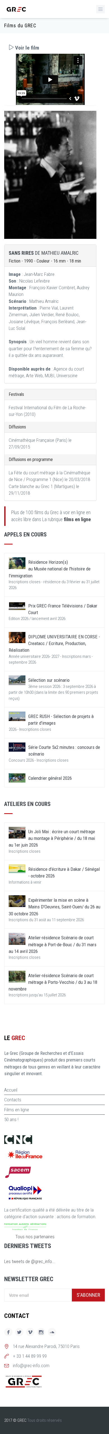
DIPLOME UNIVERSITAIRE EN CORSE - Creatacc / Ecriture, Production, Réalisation (54, 643)
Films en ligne (16, 1109)
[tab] (50, 48)
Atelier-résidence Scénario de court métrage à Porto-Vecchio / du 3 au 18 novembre (53, 982)
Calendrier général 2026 (50, 778)
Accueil (10, 1090)
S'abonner (88, 1295)
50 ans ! (11, 1119)
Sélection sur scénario (49, 680)
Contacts (12, 1099)
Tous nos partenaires (34, 1236)
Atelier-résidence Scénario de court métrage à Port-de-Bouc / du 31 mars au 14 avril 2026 (52, 944)
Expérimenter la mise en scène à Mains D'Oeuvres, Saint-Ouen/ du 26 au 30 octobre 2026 (54, 906)
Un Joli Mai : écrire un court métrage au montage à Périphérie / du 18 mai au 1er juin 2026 (52, 838)
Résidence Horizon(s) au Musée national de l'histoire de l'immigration (50, 568)
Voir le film (26, 48)
